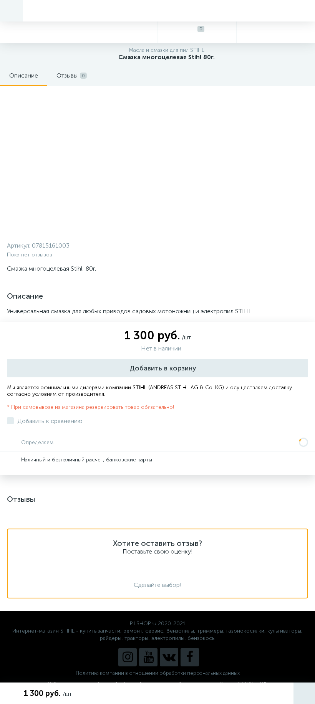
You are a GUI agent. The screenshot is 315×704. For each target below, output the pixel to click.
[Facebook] (190, 657)
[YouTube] (148, 657)
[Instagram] (127, 657)
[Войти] (275, 32)
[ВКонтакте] (169, 657)
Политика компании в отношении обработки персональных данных (158, 673)
